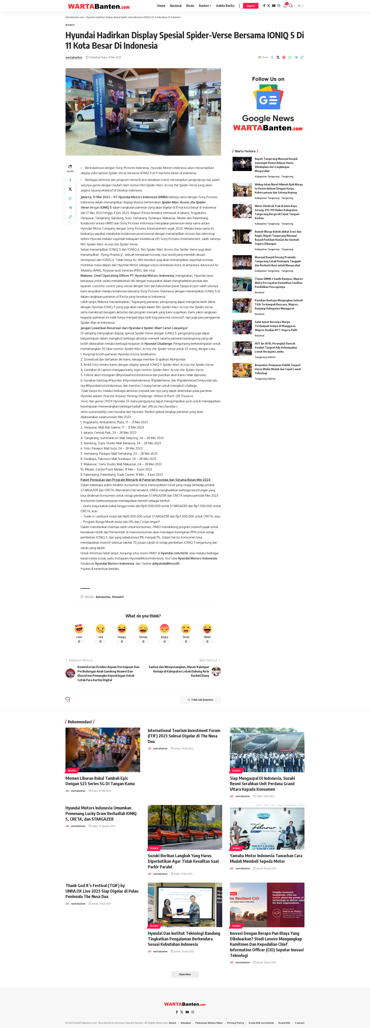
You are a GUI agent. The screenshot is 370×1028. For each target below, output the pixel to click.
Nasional (259, 292)
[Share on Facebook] (272, 57)
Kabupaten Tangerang (267, 176)
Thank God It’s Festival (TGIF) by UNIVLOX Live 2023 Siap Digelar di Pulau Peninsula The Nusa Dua (102, 891)
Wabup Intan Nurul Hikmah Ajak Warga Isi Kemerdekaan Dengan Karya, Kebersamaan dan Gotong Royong (279, 188)
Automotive (103, 597)
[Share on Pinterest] (284, 57)
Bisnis (70, 24)
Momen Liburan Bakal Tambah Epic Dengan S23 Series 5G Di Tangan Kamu (100, 780)
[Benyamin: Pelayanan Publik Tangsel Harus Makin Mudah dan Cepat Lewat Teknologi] (242, 370)
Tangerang (287, 176)
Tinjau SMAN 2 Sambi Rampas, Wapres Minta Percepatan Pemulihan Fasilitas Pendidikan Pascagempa (279, 282)
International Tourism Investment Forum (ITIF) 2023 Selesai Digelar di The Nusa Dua (184, 736)
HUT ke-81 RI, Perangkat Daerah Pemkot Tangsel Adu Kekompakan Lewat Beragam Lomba (276, 347)
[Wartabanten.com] (99, 6)
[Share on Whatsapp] (290, 57)
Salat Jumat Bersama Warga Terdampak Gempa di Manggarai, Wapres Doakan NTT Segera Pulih (276, 326)
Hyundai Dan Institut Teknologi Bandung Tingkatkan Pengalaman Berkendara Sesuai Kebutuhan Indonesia (184, 938)
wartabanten (74, 57)
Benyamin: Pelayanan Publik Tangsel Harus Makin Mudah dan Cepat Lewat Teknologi (278, 369)
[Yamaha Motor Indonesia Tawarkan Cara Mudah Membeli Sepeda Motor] (267, 827)
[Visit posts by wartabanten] (68, 791)
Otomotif (118, 597)
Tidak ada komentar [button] (202, 699)
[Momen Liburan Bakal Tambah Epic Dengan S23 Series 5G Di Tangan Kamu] (103, 750)
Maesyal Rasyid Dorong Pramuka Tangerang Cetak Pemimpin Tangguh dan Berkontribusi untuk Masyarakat (278, 261)
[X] (268, 5)
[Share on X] (278, 57)
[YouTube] (274, 5)
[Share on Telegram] (296, 57)
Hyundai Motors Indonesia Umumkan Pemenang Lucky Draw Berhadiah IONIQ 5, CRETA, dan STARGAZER (101, 813)
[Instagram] (279, 5)
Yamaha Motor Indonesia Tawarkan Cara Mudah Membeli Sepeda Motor (266, 858)
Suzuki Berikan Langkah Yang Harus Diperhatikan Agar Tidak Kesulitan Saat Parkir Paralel (183, 861)
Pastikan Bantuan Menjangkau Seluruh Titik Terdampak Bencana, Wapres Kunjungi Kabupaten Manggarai (279, 304)
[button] (239, 6)
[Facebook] (264, 5)
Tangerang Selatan (265, 357)
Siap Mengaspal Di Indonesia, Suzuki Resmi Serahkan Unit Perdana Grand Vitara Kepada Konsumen (262, 783)
